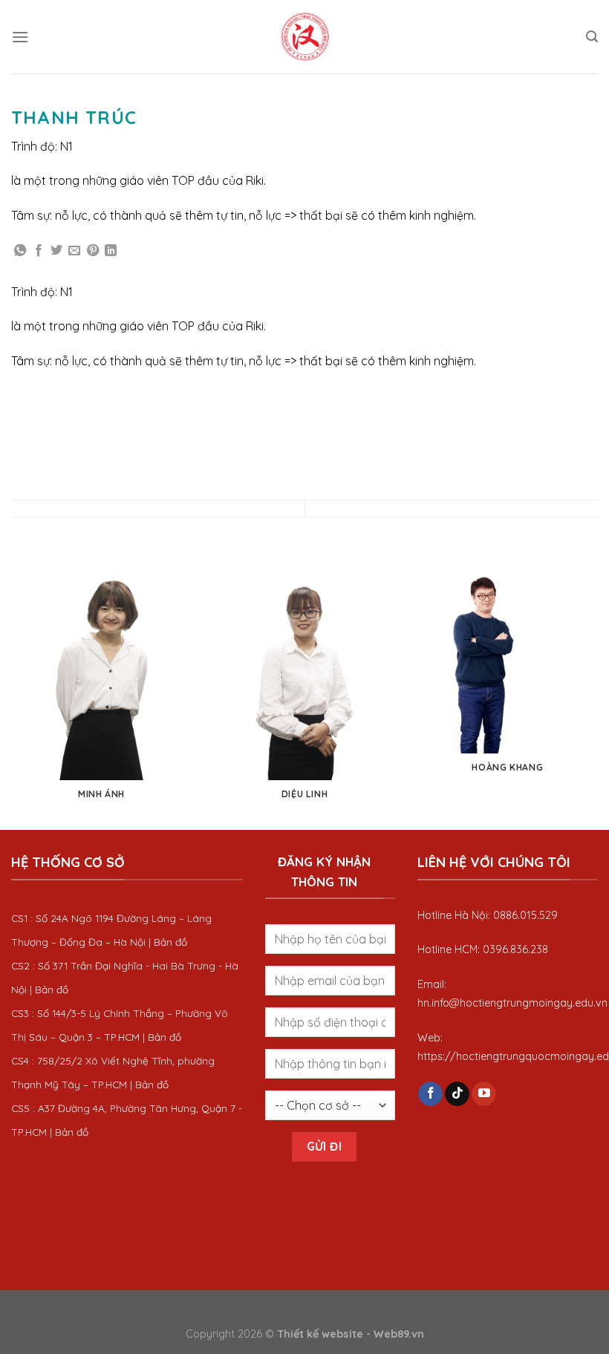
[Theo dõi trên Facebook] (430, 1094)
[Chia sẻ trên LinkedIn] (111, 251)
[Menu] (20, 37)
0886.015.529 (525, 915)
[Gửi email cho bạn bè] (74, 251)
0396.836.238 (515, 949)
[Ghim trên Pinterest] (93, 251)
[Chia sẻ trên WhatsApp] (20, 251)
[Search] (592, 36)
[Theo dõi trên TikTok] (457, 1094)
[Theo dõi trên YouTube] (484, 1094)
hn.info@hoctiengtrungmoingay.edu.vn (512, 1003)
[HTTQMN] (304, 36)
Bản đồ (170, 941)
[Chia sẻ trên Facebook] (39, 251)
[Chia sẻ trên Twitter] (56, 251)
